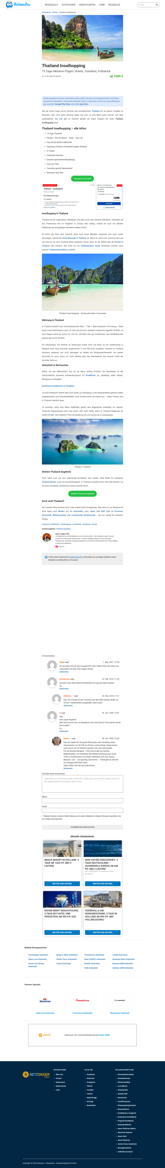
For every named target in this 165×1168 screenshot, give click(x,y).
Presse (58, 1078)
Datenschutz (61, 1086)
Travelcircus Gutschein (94, 955)
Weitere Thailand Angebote (82, 494)
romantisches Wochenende (83, 515)
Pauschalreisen (124, 1078)
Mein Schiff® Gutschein (94, 959)
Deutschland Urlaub (126, 1074)
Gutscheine (68, 4)
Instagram (91, 1082)
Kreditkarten (87, 4)
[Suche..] (157, 5)
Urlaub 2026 (123, 1094)
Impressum (60, 1082)
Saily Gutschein (91, 968)
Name (44, 797)
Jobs (58, 1090)
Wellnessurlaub (59, 515)
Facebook (91, 1074)
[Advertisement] (81, 591)
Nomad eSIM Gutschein (122, 963)
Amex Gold (122, 1136)
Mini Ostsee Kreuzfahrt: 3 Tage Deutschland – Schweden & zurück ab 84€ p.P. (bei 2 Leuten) (101, 864)
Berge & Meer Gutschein (67, 955)
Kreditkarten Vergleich (127, 1113)
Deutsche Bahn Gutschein (123, 959)
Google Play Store (63, 104)
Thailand (95, 111)
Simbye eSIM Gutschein (122, 968)
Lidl (60, 119)
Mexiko (61, 511)
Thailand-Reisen (49, 482)
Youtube (90, 1090)
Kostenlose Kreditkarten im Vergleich (58, 386)
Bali (102, 511)
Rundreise (86, 524)
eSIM (102, 4)
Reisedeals (51, 4)
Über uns (59, 1074)
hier (52, 415)
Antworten (63, 672)
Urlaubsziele (123, 1090)
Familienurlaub (124, 1101)
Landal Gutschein (120, 955)
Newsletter (91, 1105)
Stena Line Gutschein (37, 959)
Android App (92, 1098)
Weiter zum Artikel (62, 884)
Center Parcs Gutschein (66, 959)
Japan (92, 511)
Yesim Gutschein (63, 963)
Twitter (90, 1094)
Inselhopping (66, 524)
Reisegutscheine (124, 1148)
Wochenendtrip (124, 1082)
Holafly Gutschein (92, 963)
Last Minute (76, 524)
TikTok (89, 1086)
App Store (83, 104)
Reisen (55, 12)
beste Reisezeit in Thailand (74, 238)
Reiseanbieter (123, 1109)
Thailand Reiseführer (58, 250)
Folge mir (61, 546)
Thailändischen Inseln (90, 246)
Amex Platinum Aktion (127, 1128)
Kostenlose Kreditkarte (127, 1117)
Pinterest (90, 1078)
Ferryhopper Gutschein (38, 955)
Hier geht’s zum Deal (82, 178)
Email (44, 806)
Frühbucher (55, 524)
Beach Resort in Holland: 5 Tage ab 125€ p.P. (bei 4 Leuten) (61, 862)
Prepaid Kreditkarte (126, 1121)
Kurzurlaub (46, 515)
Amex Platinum (124, 1140)
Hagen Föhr (65, 534)
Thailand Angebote (63, 529)
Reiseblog (114, 4)
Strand (94, 524)
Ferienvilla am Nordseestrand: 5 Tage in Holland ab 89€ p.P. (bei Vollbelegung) (101, 915)
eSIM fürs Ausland (125, 1152)
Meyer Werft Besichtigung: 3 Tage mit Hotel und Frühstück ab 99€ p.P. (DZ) (61, 913)
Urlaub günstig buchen (127, 1105)
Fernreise (118, 511)
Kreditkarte (91, 375)
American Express (125, 1132)
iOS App (90, 1101)
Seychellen (78, 511)
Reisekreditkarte (75, 557)
